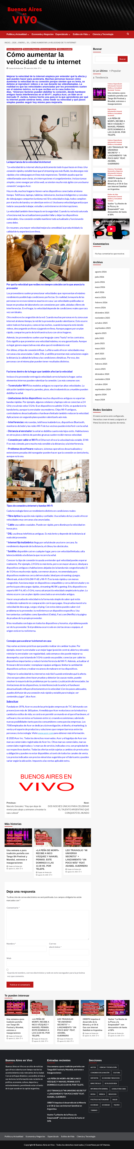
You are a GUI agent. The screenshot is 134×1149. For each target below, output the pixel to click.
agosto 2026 (101, 272)
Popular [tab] (115, 70)
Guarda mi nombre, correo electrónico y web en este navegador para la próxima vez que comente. (46, 974)
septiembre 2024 (103, 389)
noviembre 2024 (102, 379)
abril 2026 (99, 292)
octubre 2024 (101, 384)
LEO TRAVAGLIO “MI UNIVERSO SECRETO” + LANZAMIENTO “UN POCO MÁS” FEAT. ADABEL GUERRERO (117, 155)
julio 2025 (99, 338)
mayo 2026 (100, 287)
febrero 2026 (101, 302)
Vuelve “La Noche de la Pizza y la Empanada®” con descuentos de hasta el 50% (117, 209)
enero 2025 (100, 369)
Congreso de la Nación (100, 1072)
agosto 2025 (101, 333)
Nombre (11, 943)
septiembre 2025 (103, 328)
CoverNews (91, 1144)
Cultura (9, 835)
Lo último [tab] (101, 70)
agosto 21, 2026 (14, 868)
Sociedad (10, 844)
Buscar (97, 48)
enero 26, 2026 (31, 68)
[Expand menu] (28, 34)
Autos (93, 1067)
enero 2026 (100, 307)
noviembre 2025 (102, 318)
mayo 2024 (100, 399)
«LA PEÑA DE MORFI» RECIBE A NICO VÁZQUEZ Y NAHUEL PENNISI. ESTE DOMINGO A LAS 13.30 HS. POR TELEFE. (47, 859)
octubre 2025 (101, 323)
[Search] (128, 34)
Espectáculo (61, 34)
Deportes (94, 1078)
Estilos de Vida (80, 34)
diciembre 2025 (102, 312)
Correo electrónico (55, 945)
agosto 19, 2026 (90, 1035)
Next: (68, 808)
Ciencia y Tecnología (103, 34)
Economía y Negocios (43, 34)
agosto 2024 (101, 394)
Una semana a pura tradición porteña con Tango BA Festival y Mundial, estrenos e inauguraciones (18, 856)
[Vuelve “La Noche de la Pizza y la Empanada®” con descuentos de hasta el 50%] (99, 204)
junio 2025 (100, 343)
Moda (93, 1094)
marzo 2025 (100, 358)
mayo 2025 (100, 348)
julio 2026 (99, 277)
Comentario (13, 907)
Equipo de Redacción (16, 68)
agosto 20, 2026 (43, 875)
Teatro (117, 1105)
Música (102, 1094)
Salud (115, 1099)
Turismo (19, 844)
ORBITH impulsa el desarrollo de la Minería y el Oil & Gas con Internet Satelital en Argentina (117, 183)
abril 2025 (99, 353)
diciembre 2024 (102, 374)
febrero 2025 (101, 364)
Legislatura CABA (119, 1089)
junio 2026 (100, 282)
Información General (48, 49)
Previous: (26, 808)
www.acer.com (45, 733)
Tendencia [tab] (101, 77)
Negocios (112, 1094)
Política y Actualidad (17, 34)
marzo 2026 (100, 297)
